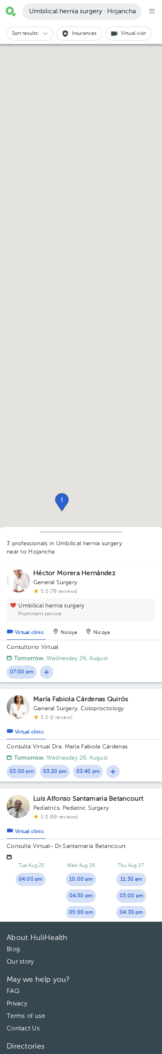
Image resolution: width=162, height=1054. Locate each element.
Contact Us (23, 1028)
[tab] (26, 630)
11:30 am (131, 879)
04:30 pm (81, 896)
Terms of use (26, 1016)
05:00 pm (81, 912)
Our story (20, 962)
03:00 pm (22, 771)
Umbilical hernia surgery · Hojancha (82, 11)
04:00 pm (31, 879)
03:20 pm (55, 771)
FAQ (13, 991)
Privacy (17, 1004)
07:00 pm (22, 672)
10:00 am (81, 879)
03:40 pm (88, 771)
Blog (13, 949)
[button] (62, 502)
